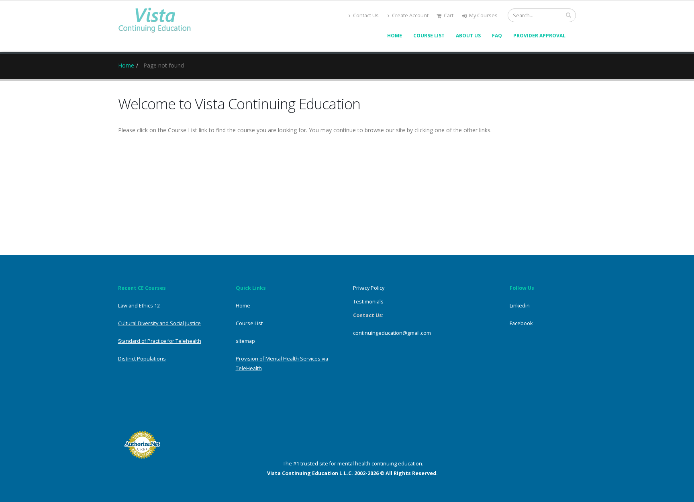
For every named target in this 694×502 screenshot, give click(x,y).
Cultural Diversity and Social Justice (159, 323)
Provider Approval (539, 35)
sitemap (245, 341)
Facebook (521, 323)
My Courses (483, 15)
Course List (429, 35)
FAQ (497, 35)
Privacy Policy (368, 288)
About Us (468, 35)
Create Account (410, 15)
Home (394, 35)
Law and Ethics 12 (139, 305)
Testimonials (368, 301)
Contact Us (366, 15)
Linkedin (520, 305)
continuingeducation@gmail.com (392, 333)
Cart (448, 15)
